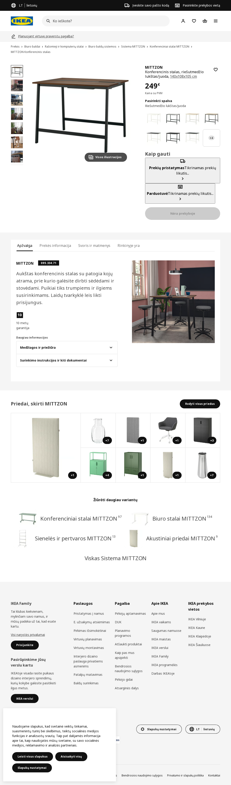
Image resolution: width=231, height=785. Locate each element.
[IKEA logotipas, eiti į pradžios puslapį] (22, 20)
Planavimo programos (123, 633)
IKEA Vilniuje (197, 619)
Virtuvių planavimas (88, 639)
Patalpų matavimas (88, 674)
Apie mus (158, 613)
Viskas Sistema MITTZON (116, 558)
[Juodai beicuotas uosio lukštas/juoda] (173, 138)
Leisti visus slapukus (33, 756)
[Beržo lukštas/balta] (192, 118)
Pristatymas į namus (89, 613)
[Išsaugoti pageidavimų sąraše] (215, 69)
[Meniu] (215, 20)
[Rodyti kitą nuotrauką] (121, 115)
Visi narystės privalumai (28, 635)
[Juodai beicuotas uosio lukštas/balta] (153, 138)
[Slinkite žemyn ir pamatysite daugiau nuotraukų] (17, 165)
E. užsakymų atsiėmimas (92, 622)
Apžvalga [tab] (24, 245)
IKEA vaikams (161, 622)
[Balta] (153, 118)
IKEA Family (160, 656)
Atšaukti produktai (128, 644)
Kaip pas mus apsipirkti (124, 655)
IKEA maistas (161, 639)
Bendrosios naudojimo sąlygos (129, 668)
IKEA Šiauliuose (199, 645)
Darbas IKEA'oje (163, 673)
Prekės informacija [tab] (55, 245)
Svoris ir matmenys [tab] (94, 245)
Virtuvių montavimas (89, 648)
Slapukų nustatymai (32, 768)
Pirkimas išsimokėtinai (90, 630)
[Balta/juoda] (173, 118)
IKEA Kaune (196, 628)
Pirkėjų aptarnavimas (130, 613)
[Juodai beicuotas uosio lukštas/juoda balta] (192, 138)
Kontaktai (214, 775)
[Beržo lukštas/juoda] (211, 118)
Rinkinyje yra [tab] (129, 245)
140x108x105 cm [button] (183, 76)
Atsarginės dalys (127, 688)
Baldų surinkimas (86, 683)
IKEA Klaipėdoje (199, 636)
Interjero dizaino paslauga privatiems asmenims (88, 661)
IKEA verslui (159, 648)
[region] (80, 115)
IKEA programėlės (164, 665)
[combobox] (104, 21)
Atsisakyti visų (71, 756)
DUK (118, 622)
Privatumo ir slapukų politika (185, 775)
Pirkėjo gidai (124, 679)
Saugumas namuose (166, 630)
